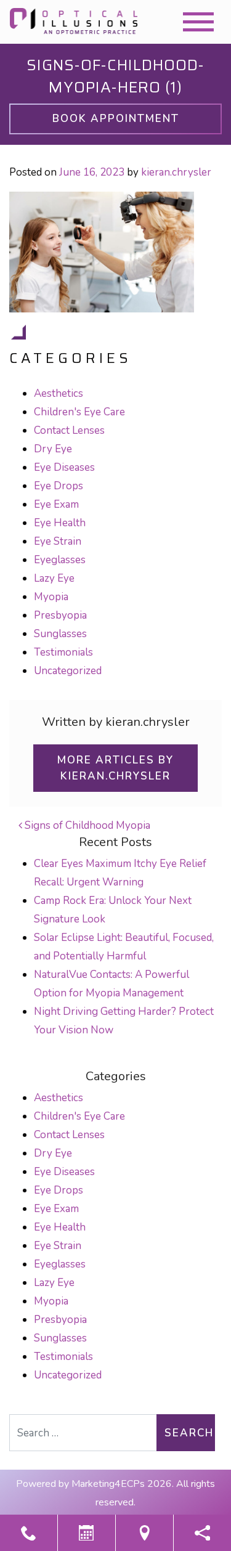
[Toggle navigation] (198, 22)
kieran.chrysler (176, 172)
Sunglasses (60, 634)
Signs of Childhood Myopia (86, 825)
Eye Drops (58, 486)
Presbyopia (60, 615)
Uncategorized (68, 671)
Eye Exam (56, 504)
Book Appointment (115, 119)
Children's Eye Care (79, 412)
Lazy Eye (54, 578)
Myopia (51, 597)
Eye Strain (57, 541)
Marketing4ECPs (108, 1484)
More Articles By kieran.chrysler (115, 768)
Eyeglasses (60, 560)
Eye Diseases (64, 467)
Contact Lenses (69, 430)
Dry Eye (53, 449)
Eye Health (60, 523)
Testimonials (63, 652)
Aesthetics (58, 393)
